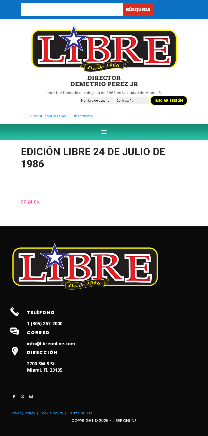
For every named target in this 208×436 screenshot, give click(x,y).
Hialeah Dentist (35, 387)
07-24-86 (30, 202)
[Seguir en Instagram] (31, 397)
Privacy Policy (22, 412)
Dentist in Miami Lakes (142, 387)
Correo (38, 332)
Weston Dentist (106, 387)
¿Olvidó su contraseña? (46, 115)
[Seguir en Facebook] (13, 397)
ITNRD (32, 430)
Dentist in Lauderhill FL (70, 387)
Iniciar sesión (168, 100)
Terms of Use (80, 412)
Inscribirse (83, 115)
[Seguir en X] (22, 397)
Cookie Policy (51, 412)
